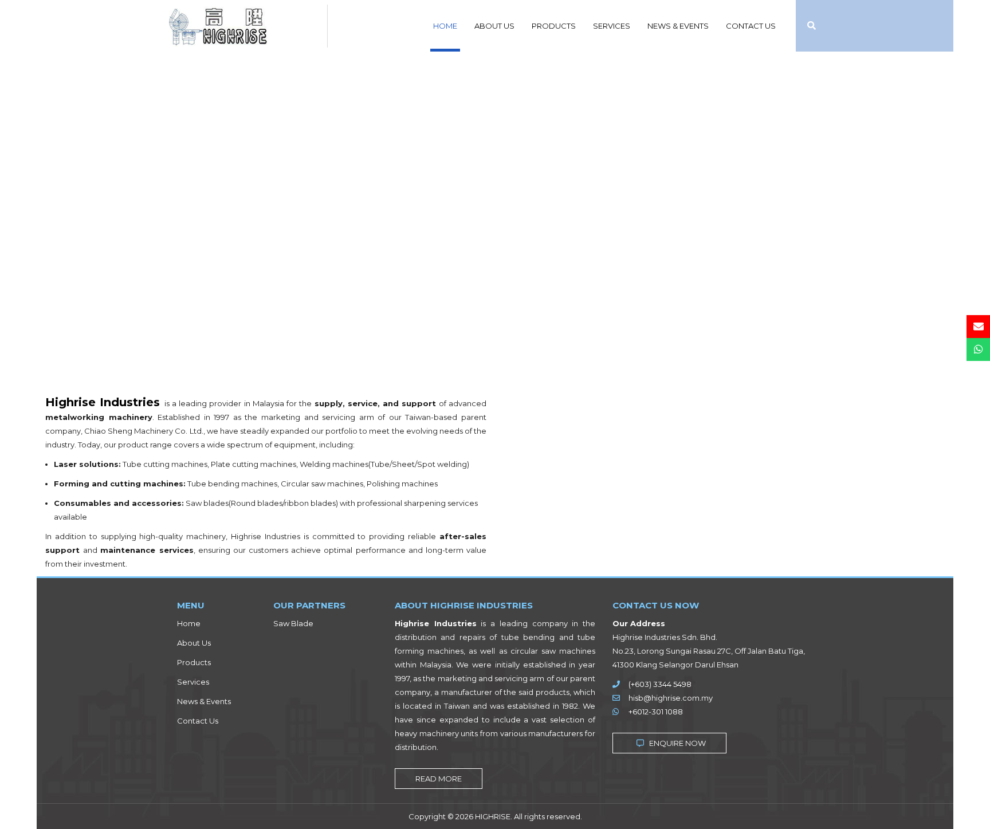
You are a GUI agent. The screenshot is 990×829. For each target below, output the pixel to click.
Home (445, 25)
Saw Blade (293, 623)
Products (554, 25)
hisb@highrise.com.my (670, 697)
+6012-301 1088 (655, 711)
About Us (494, 25)
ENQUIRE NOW (676, 743)
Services (611, 25)
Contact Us (751, 25)
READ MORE (438, 778)
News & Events (678, 25)
